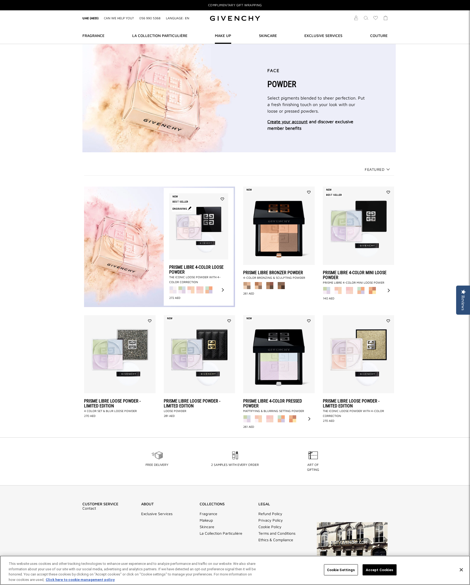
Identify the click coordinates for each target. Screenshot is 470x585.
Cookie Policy (270, 527)
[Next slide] (222, 289)
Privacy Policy (270, 520)
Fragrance (208, 514)
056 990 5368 (149, 18)
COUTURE (379, 35)
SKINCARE (268, 35)
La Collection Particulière (221, 533)
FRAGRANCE (93, 35)
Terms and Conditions (276, 533)
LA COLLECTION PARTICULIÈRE (159, 35)
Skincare (207, 527)
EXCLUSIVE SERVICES (323, 35)
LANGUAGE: (177, 18)
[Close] (461, 570)
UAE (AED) (90, 18)
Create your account (287, 121)
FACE (273, 70)
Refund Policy (270, 514)
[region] (235, 570)
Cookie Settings (341, 570)
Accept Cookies (379, 570)
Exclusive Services (156, 514)
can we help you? (119, 18)
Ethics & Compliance (275, 540)
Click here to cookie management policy (80, 579)
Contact (89, 508)
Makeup (206, 520)
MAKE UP (223, 35)
